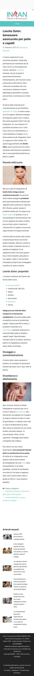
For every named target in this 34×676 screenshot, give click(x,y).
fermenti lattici (14, 285)
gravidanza (20, 412)
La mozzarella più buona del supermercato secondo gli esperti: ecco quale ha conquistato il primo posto (20, 619)
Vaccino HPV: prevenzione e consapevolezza (19, 536)
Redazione (15, 670)
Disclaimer (17, 673)
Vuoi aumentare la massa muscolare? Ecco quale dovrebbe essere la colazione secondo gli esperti (20, 584)
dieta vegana (8, 215)
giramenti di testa (10, 111)
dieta (23, 463)
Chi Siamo (7, 670)
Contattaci (17, 656)
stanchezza (7, 330)
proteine (20, 70)
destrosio (12, 302)
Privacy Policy (24, 670)
